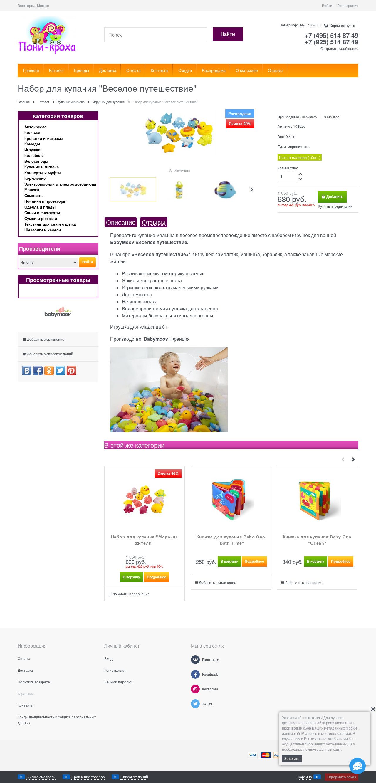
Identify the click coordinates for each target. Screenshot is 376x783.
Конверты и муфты (42, 172)
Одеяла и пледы (40, 207)
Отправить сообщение (339, 48)
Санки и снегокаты (42, 212)
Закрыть (291, 758)
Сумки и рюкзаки (40, 218)
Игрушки (32, 149)
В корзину (131, 576)
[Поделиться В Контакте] (26, 370)
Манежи (31, 189)
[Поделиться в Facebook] (38, 370)
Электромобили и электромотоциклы (60, 184)
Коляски (32, 132)
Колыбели (34, 155)
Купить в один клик (335, 206)
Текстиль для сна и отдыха (50, 224)
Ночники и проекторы (45, 201)
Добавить (334, 196)
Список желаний (134, 776)
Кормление (35, 178)
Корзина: (342, 25)
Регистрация (347, 5)
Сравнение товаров (88, 776)
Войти (327, 5)
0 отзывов (331, 116)
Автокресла (35, 127)
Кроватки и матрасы (43, 138)
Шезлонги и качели (42, 230)
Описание (120, 222)
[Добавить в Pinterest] (71, 370)
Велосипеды (36, 161)
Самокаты (33, 195)
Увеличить (182, 170)
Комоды (32, 144)
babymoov (309, 116)
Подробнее (156, 576)
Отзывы (154, 222)
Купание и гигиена (41, 166)
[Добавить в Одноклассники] (49, 370)
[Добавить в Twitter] (60, 370)
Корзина (305, 776)
